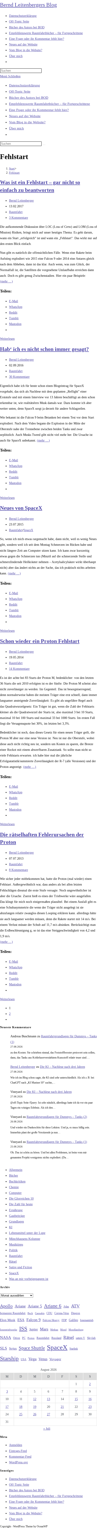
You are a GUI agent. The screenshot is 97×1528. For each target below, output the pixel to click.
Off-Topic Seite (19, 91)
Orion (16, 1338)
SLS (3, 1348)
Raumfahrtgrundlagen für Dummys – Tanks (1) (57, 1142)
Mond (63, 1329)
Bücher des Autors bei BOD (28, 97)
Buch (30, 1313)
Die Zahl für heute (21, 1204)
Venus (43, 1359)
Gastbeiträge (17, 1216)
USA (23, 1359)
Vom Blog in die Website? (27, 122)
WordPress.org (18, 1462)
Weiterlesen (7, 338)
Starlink (73, 1348)
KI (10, 1227)
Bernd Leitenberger (21, 200)
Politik (13, 1250)
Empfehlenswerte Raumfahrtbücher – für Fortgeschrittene (49, 104)
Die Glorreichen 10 (21, 1198)
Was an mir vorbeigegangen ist (28, 1279)
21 (62, 1407)
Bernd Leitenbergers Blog (28, 5)
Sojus (13, 1348)
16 (90, 1399)
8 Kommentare (18, 870)
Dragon (75, 1313)
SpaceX (28, 530)
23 (90, 1407)
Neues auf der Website (25, 116)
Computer (15, 1193)
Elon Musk (7, 1320)
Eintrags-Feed (18, 1451)
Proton (31, 1338)
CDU (49, 1313)
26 (34, 1414)
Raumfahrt (16, 212)
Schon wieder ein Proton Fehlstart (39, 641)
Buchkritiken (17, 1181)
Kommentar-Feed (20, 1456)
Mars (44, 1329)
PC (23, 1338)
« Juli (46, 1428)
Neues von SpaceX (21, 508)
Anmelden (15, 1445)
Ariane (20, 1306)
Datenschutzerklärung (24, 85)
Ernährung (16, 1210)
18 (20, 1407)
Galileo (73, 1320)
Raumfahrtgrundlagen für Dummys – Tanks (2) (57, 1117)
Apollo (6, 1305)
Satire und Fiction (20, 1267)
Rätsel (13, 1261)
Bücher (13, 1175)
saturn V (80, 1338)
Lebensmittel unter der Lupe (27, 1233)
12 (34, 1399)
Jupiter (33, 1329)
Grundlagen (16, 1221)
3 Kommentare (18, 217)
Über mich (16, 128)
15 (76, 1399)
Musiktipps (16, 1244)
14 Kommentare (19, 668)
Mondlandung (76, 1329)
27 (48, 1414)
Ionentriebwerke (8, 1329)
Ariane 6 (52, 1306)
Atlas (66, 1306)
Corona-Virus (61, 1313)
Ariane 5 (35, 1306)
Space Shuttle (32, 1348)
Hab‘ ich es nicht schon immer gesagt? (44, 349)
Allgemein (15, 1170)
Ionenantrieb (86, 1320)
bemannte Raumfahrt (12, 1313)
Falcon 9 (33, 1319)
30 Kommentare (19, 376)
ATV (75, 1305)
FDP (64, 1320)
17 (7, 1407)
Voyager (55, 1359)
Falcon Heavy (51, 1320)
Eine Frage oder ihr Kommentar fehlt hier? (39, 110)
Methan (54, 1329)
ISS (23, 1328)
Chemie (14, 1187)
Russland (56, 1338)
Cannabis (39, 1313)
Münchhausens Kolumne (24, 1239)
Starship (9, 1358)
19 (34, 1407)
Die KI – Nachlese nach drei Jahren (62, 1067)
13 (48, 1399)
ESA (20, 1320)
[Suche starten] (44, 144)
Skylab (91, 1338)
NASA (5, 1337)
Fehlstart (14, 172)
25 (20, 1414)
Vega (32, 1359)
